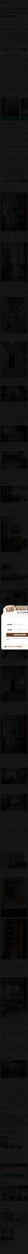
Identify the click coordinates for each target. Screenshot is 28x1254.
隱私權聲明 (23, 638)
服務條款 (18, 638)
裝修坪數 (9, 624)
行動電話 (9, 630)
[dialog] (14, 627)
